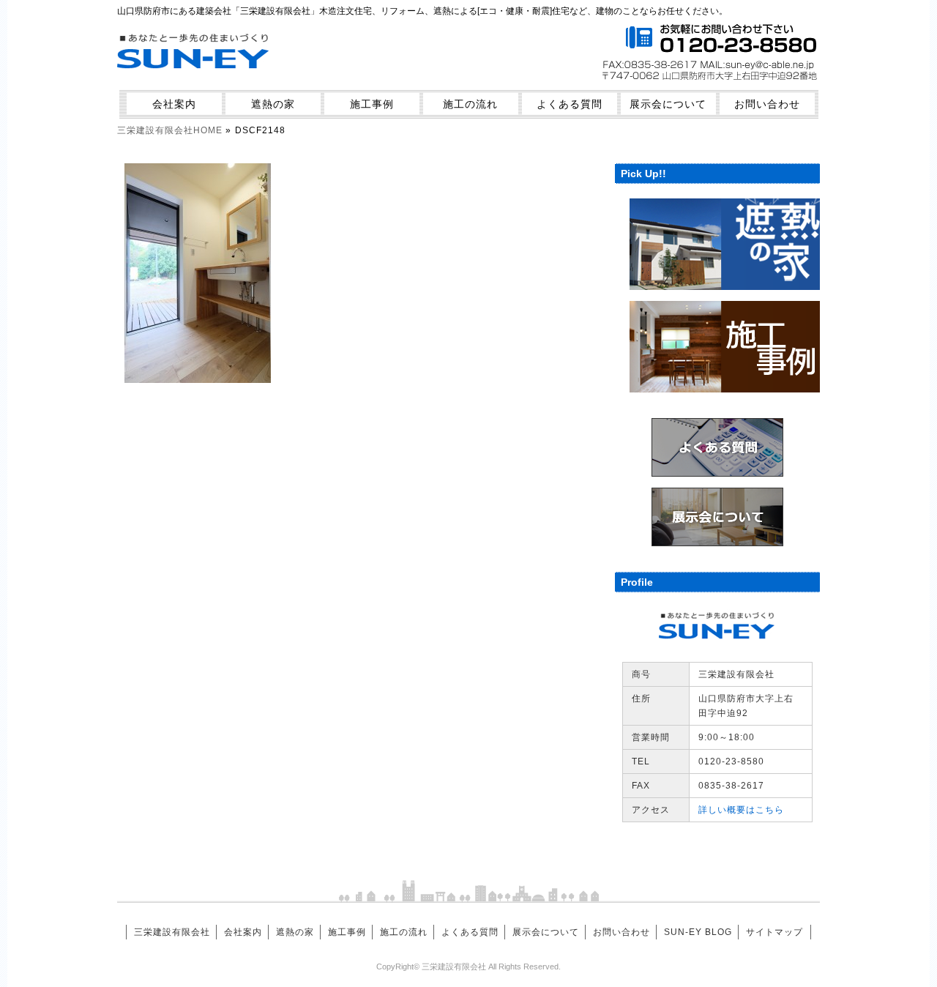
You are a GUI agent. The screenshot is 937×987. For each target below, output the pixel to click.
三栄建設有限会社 (172, 932)
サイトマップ (774, 932)
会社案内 (174, 104)
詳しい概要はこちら (741, 810)
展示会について (668, 104)
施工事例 (372, 104)
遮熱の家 (273, 104)
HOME (170, 130)
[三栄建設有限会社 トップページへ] (194, 78)
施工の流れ (470, 104)
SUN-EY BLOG (698, 932)
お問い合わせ (767, 104)
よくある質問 (569, 104)
